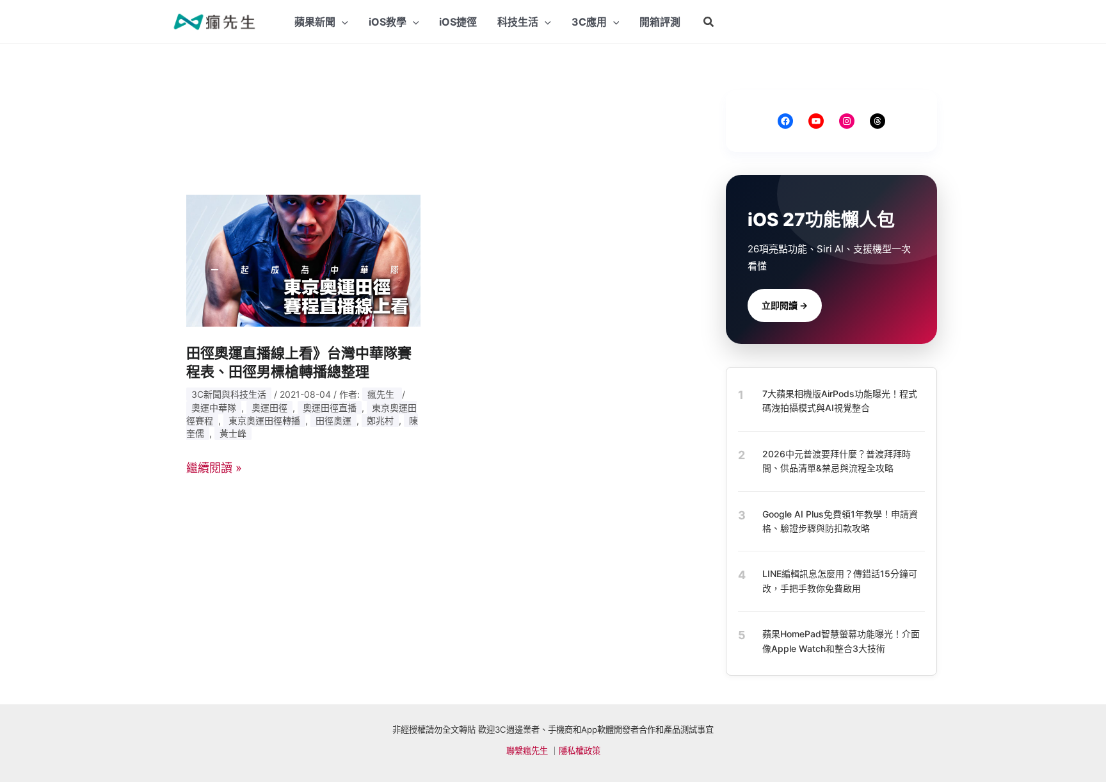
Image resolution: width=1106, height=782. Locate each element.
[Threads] (877, 121)
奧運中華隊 (213, 407)
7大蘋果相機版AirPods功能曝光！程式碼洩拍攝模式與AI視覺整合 (839, 400)
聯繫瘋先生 (527, 750)
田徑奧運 (333, 420)
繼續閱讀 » (214, 467)
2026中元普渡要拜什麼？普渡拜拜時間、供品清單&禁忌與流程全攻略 (836, 460)
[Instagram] (846, 121)
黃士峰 (233, 433)
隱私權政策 (579, 750)
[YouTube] (816, 121)
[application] (341, 22)
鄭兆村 (380, 420)
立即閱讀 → (785, 305)
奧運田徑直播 (330, 407)
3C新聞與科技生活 (228, 394)
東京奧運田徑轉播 (264, 420)
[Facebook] (785, 121)
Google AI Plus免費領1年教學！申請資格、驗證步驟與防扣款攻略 (840, 521)
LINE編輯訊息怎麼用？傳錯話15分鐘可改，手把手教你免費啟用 (839, 580)
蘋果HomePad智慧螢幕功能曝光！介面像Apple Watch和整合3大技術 (841, 640)
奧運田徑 (269, 407)
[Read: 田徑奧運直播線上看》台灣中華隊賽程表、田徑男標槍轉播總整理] (303, 259)
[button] (709, 22)
